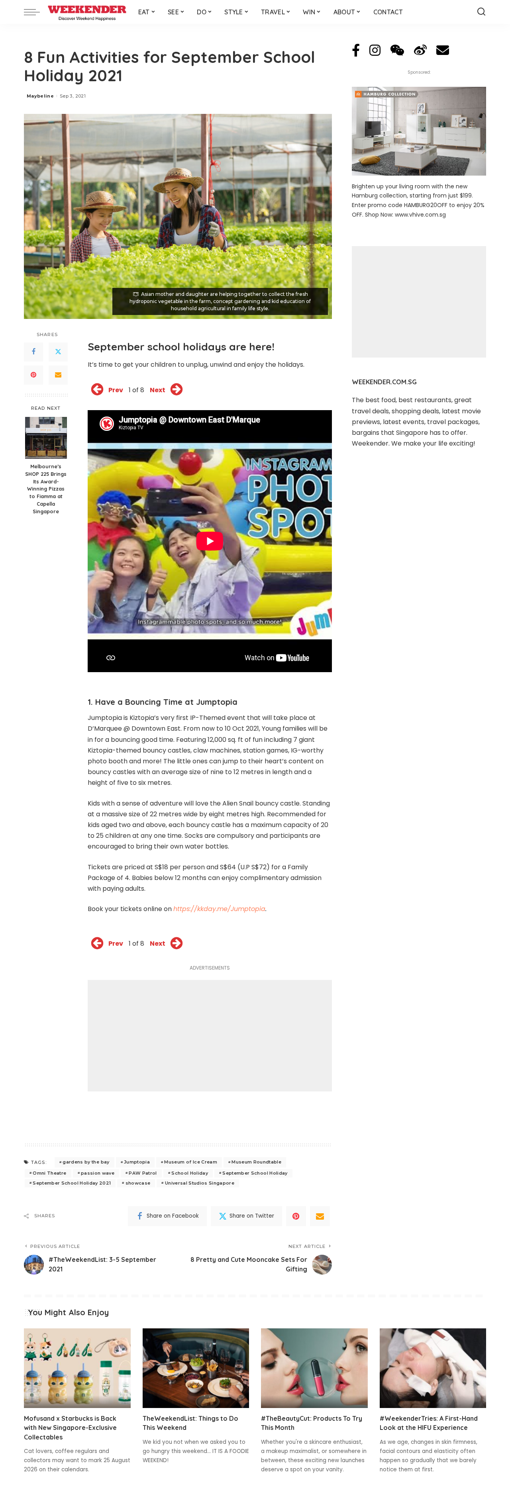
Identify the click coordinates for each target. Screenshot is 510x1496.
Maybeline (40, 96)
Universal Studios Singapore (199, 1183)
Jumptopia (137, 1162)
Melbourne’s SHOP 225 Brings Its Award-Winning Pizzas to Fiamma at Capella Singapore (46, 488)
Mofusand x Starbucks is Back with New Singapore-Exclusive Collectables (70, 1427)
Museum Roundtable (256, 1162)
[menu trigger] (36, 12)
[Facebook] (33, 352)
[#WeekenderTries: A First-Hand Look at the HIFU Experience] (433, 1368)
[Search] (481, 12)
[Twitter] (58, 352)
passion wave (97, 1173)
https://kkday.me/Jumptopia (219, 908)
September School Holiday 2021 (72, 1183)
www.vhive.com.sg (420, 215)
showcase (138, 1183)
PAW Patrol (143, 1173)
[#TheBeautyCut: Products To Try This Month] (314, 1368)
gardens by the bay (86, 1162)
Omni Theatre (49, 1173)
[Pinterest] (33, 375)
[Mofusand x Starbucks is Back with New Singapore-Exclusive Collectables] (77, 1368)
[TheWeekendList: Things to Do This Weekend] (196, 1368)
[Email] (58, 375)
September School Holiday (254, 1173)
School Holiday (189, 1173)
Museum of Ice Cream (190, 1162)
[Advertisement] (210, 1035)
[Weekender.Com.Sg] (87, 12)
